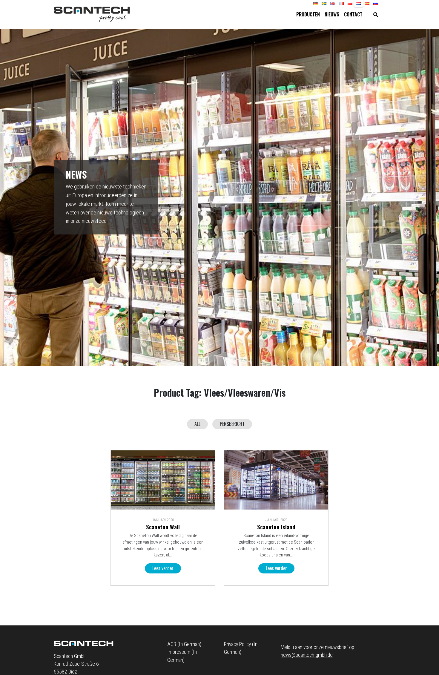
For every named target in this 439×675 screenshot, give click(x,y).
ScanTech (92, 14)
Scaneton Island (276, 526)
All (197, 423)
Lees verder (163, 568)
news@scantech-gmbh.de (307, 655)
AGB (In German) (184, 644)
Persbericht (232, 423)
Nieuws (332, 14)
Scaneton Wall (163, 526)
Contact (353, 14)
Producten (308, 14)
